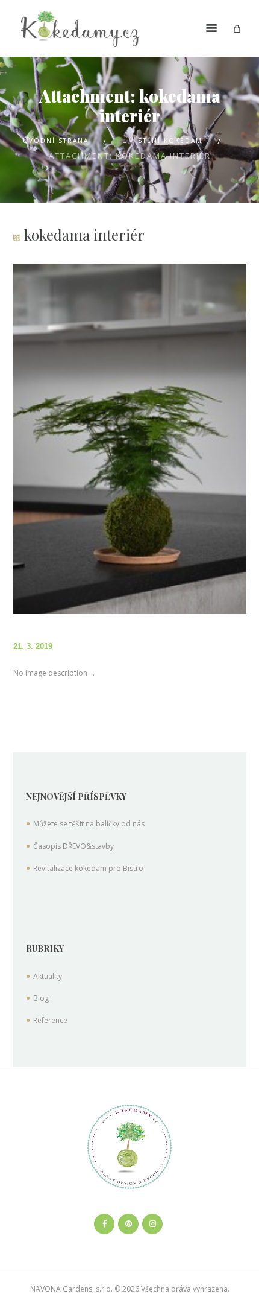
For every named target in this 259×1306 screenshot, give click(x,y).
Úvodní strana (56, 140)
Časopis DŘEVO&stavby (73, 846)
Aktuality (47, 976)
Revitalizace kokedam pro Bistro (88, 868)
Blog (41, 998)
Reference (50, 1020)
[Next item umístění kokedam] (188, 439)
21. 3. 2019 (32, 646)
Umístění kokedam (162, 140)
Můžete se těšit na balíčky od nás (89, 824)
